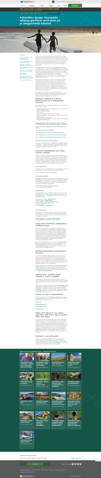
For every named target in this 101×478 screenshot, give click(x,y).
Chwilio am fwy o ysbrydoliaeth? (23, 74)
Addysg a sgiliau (46, 12)
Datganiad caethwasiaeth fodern (28, 472)
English (79, 1)
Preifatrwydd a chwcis (60, 469)
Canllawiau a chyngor (28, 12)
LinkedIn (78, 464)
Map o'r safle (44, 469)
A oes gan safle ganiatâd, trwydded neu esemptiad (66, 1)
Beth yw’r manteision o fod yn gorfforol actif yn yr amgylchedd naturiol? (26, 58)
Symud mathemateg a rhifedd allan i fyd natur (26, 68)
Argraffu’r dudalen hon (76, 458)
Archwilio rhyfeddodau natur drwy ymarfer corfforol (26, 62)
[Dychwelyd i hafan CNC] (27, 1)
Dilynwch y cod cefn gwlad (26, 80)
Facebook (73, 464)
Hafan (21, 12)
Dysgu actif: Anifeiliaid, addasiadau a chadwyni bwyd (26, 65)
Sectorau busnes (37, 12)
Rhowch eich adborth (42, 458)
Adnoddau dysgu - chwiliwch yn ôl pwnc (38, 13)
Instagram (80, 464)
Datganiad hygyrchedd (25, 469)
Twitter (75, 464)
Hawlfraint (51, 469)
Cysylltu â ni (35, 464)
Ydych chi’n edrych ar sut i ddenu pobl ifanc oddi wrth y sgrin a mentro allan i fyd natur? (27, 77)
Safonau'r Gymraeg (35, 469)
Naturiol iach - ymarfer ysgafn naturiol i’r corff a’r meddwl (26, 71)
